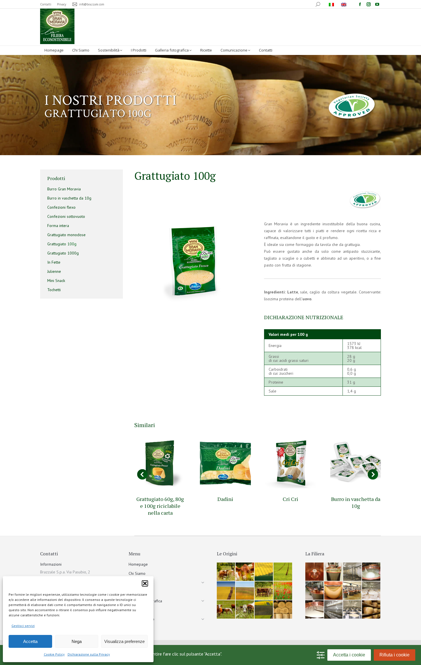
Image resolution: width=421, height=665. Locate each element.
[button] (145, 583)
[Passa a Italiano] (332, 4)
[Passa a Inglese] (344, 4)
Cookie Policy (54, 654)
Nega (77, 641)
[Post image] (160, 462)
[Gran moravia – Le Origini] (226, 572)
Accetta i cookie (349, 654)
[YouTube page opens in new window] (377, 4)
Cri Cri (290, 499)
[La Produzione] (314, 572)
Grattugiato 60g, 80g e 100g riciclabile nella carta (160, 506)
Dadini (225, 499)
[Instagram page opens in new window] (368, 4)
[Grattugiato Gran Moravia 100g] (192, 261)
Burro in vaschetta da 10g (355, 502)
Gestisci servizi (23, 625)
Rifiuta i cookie (394, 654)
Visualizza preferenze (124, 641)
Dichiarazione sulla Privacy (89, 654)
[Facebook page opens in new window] (360, 4)
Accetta (30, 641)
